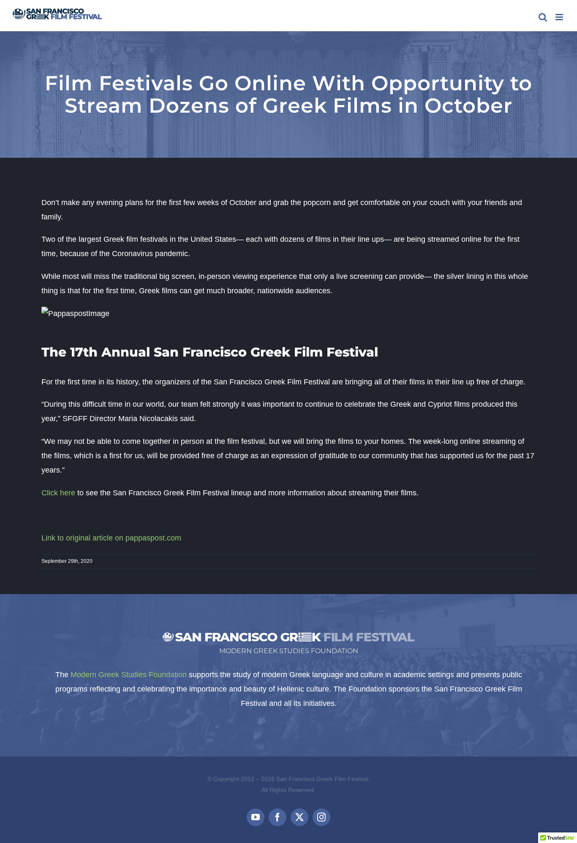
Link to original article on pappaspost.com (111, 538)
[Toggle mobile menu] (559, 17)
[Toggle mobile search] (543, 17)
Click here (58, 493)
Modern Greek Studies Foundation (129, 674)
